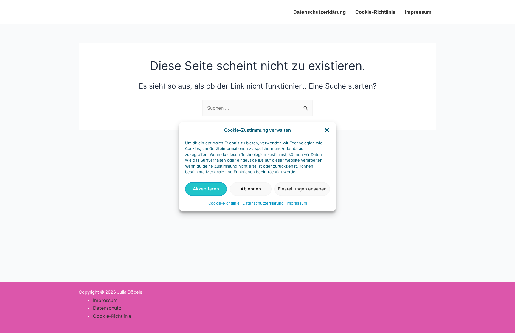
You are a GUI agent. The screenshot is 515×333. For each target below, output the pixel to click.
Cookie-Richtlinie (224, 203)
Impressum (297, 203)
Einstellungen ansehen (302, 189)
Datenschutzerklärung (263, 203)
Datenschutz (107, 308)
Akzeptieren (206, 189)
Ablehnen (251, 189)
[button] (327, 130)
